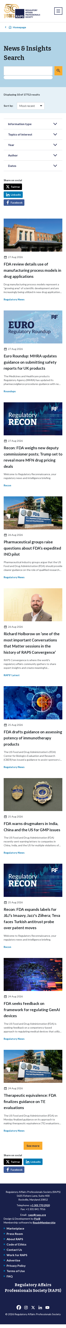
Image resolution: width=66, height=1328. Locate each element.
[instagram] (26, 1307)
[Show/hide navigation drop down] (58, 11)
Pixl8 (37, 1218)
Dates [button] (12, 165)
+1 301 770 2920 (40, 1205)
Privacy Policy (16, 1265)
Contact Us (14, 1249)
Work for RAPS (17, 1255)
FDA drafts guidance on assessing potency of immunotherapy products (33, 737)
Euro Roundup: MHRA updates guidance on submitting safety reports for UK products (30, 362)
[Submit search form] (58, 70)
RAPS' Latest (12, 675)
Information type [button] (20, 124)
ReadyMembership (44, 1222)
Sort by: (8, 105)
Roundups (10, 391)
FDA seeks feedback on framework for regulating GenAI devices (32, 1009)
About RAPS (15, 1239)
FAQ (10, 1276)
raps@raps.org (37, 1214)
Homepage (19, 27)
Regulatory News (14, 299)
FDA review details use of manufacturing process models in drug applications (32, 270)
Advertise (13, 1260)
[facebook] (18, 1307)
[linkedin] (40, 1307)
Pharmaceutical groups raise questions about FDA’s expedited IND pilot (32, 547)
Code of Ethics (16, 1244)
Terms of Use (16, 1271)
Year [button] (11, 145)
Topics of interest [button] (20, 134)
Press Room (15, 1233)
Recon (7, 485)
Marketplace (15, 1228)
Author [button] (13, 155)
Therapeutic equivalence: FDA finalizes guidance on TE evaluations (30, 1101)
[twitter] (33, 1307)
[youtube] (47, 1307)
